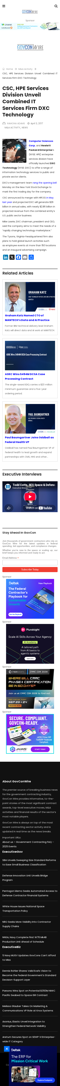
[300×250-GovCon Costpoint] (32, 1066)
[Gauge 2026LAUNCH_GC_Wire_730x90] (30, 26)
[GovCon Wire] (30, 12)
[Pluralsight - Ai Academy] (30, 644)
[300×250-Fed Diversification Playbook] (30, 599)
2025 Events (9, 846)
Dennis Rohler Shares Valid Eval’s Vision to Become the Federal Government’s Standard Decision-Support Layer (29, 975)
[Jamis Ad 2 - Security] (30, 734)
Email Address (10, 557)
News (25, 127)
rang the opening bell (45, 182)
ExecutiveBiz (11, 947)
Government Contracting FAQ (34, 842)
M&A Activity (25, 69)
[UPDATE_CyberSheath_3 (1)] (30, 689)
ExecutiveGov (12, 852)
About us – (9, 842)
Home (9, 69)
